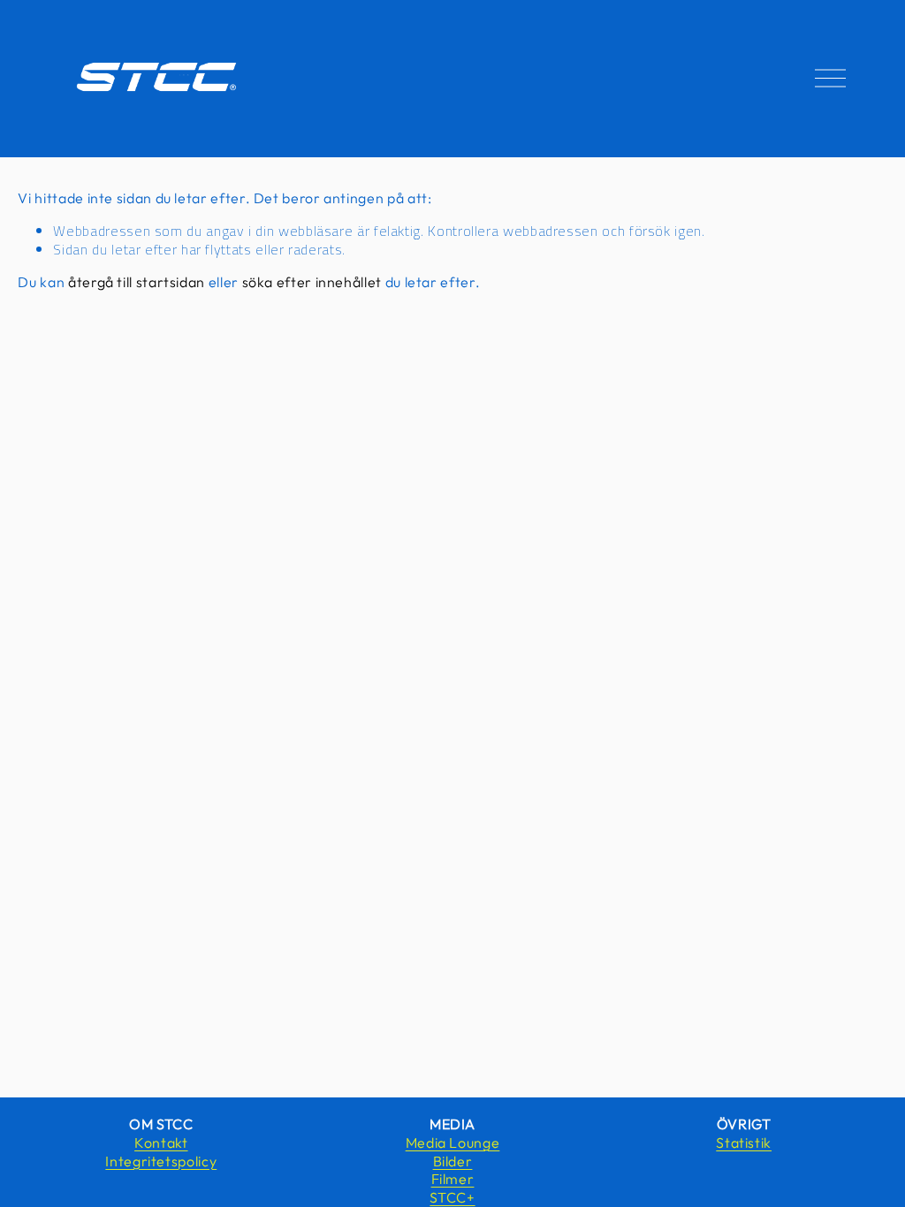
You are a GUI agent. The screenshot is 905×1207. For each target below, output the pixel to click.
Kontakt (160, 1142)
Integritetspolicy (161, 1161)
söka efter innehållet (312, 282)
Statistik (744, 1142)
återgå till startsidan (136, 282)
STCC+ (452, 1197)
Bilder (453, 1161)
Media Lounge (453, 1142)
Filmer (453, 1179)
